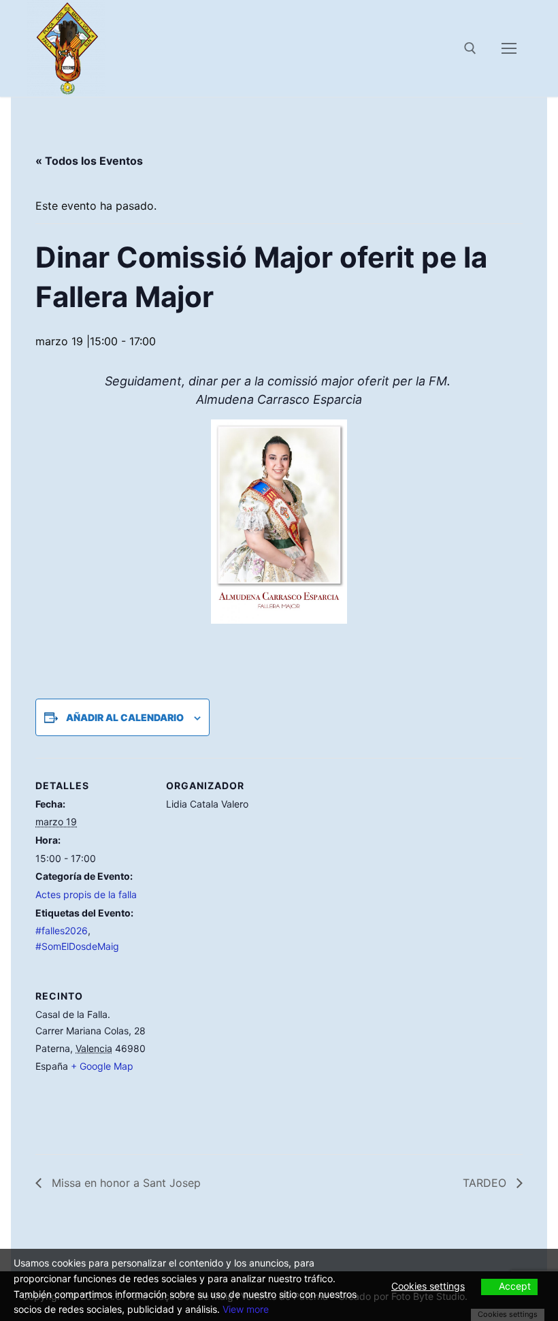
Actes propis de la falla (86, 894)
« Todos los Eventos (89, 161)
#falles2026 (61, 930)
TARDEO (486, 1183)
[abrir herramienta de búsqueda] (470, 48)
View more (246, 1309)
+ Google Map (102, 1066)
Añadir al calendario (125, 717)
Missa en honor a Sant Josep (124, 1183)
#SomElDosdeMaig (77, 946)
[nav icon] (509, 48)
